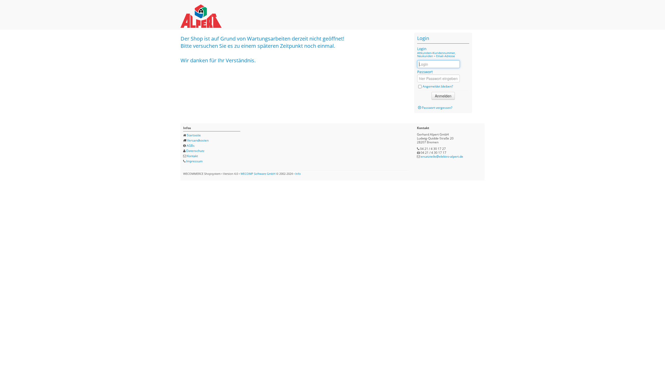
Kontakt (192, 156)
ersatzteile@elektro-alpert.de (442, 156)
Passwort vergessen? (437, 107)
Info (298, 174)
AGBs (191, 145)
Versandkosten (198, 140)
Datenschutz (195, 151)
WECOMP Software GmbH (258, 174)
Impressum (194, 161)
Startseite (194, 135)
